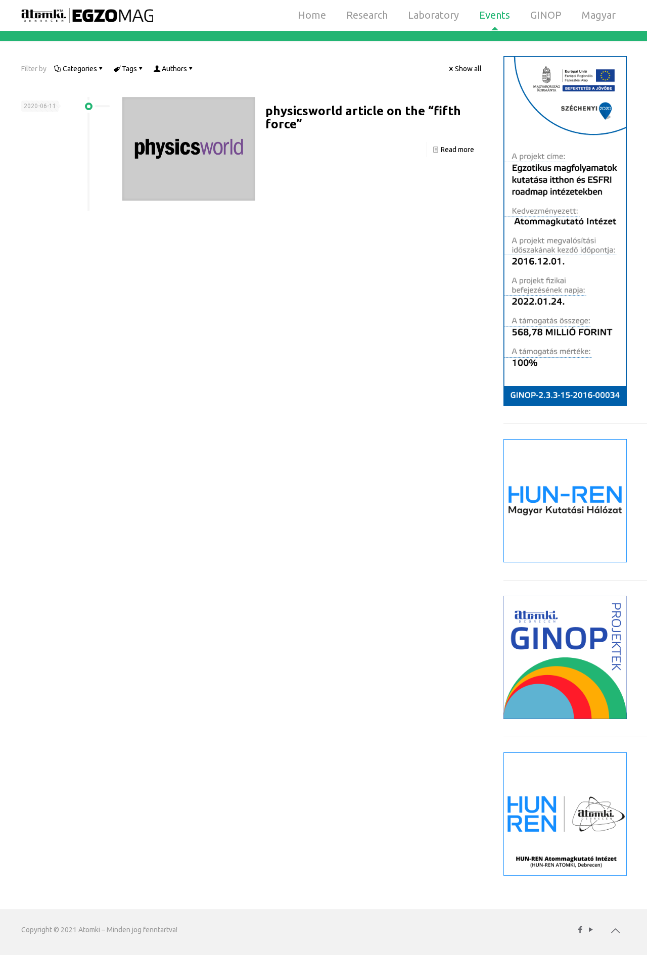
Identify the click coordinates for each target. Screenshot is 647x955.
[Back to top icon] (615, 930)
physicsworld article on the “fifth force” (363, 117)
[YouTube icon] (590, 929)
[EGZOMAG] (87, 15)
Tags (129, 69)
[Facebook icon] (580, 929)
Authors (174, 69)
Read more (457, 150)
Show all (468, 69)
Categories (80, 69)
